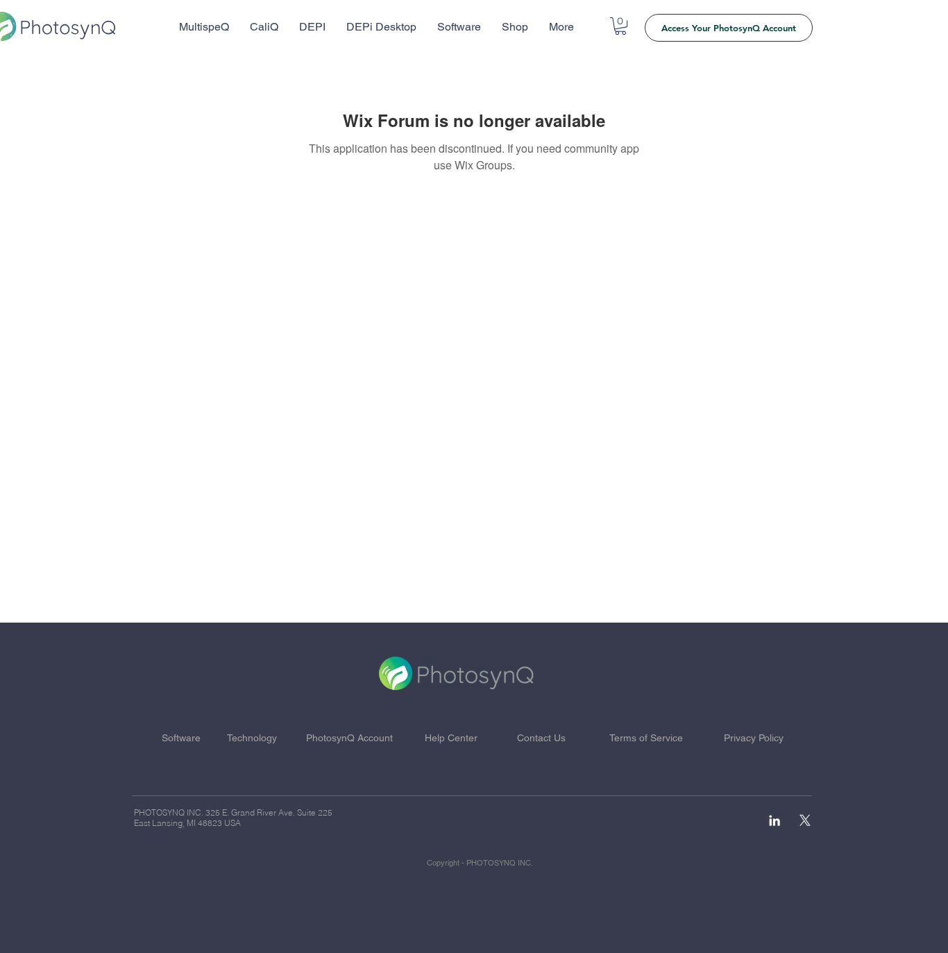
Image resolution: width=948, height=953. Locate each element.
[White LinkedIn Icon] (774, 820)
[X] (805, 820)
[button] (620, 26)
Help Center (451, 737)
